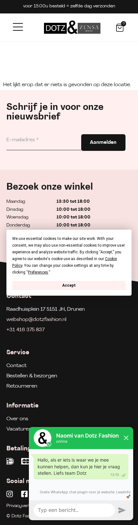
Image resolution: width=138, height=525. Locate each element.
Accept (69, 285)
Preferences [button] (38, 272)
